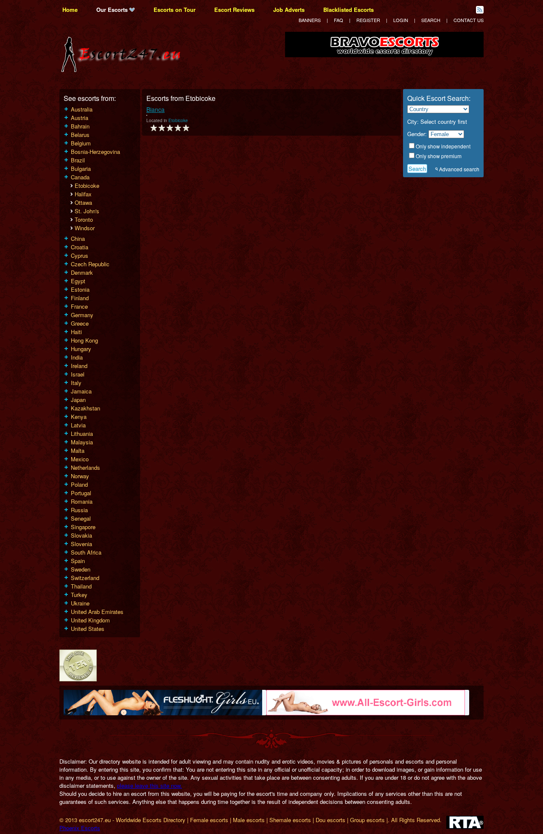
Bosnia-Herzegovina (95, 152)
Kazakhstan (85, 408)
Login (400, 20)
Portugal (81, 493)
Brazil (78, 160)
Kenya (79, 417)
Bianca (155, 109)
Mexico (80, 459)
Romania (81, 501)
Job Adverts (289, 10)
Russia (79, 510)
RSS (480, 10)
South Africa (86, 552)
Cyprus (79, 255)
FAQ (338, 20)
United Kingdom (90, 620)
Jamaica (81, 391)
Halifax (83, 194)
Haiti (76, 332)
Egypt (78, 281)
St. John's (87, 211)
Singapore (83, 527)
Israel (77, 374)
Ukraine (80, 603)
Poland (79, 484)
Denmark (82, 272)
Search (430, 20)
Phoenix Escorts (79, 828)
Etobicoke (87, 185)
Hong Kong (84, 340)
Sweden (80, 569)
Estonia (80, 289)
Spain (78, 561)
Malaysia (82, 442)
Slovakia (81, 535)
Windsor (85, 228)
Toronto (84, 219)
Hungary (81, 349)
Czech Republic (90, 264)
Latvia (78, 425)
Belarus (80, 135)
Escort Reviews (234, 10)
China (78, 238)
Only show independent (443, 146)
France (79, 306)
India (77, 357)
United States (87, 629)
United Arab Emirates (97, 612)
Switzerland (85, 578)
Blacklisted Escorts (348, 10)
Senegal (81, 518)
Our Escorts (112, 10)
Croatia (79, 247)
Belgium (81, 143)
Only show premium (439, 155)
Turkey (79, 595)
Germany (82, 315)
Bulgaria (81, 169)
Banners (310, 20)
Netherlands (85, 467)
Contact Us (468, 20)
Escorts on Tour (175, 10)
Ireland (79, 366)
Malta (77, 450)
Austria (79, 118)
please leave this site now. (149, 785)
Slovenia (81, 544)
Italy (76, 383)
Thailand (81, 586)
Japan (78, 400)
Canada (80, 177)
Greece (80, 323)
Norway (80, 476)
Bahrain (80, 126)
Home (70, 10)
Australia (81, 109)
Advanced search (459, 169)
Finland (80, 298)
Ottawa (83, 202)
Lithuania (82, 434)
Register (368, 20)
